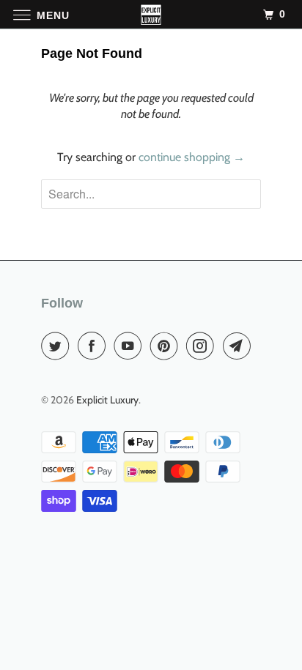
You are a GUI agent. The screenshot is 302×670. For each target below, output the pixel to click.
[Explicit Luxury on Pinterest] (167, 346)
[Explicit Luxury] (151, 14)
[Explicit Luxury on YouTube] (130, 346)
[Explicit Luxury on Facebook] (94, 346)
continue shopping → (192, 157)
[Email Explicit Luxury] (240, 346)
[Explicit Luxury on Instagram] (203, 346)
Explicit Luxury (107, 399)
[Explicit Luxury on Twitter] (58, 346)
